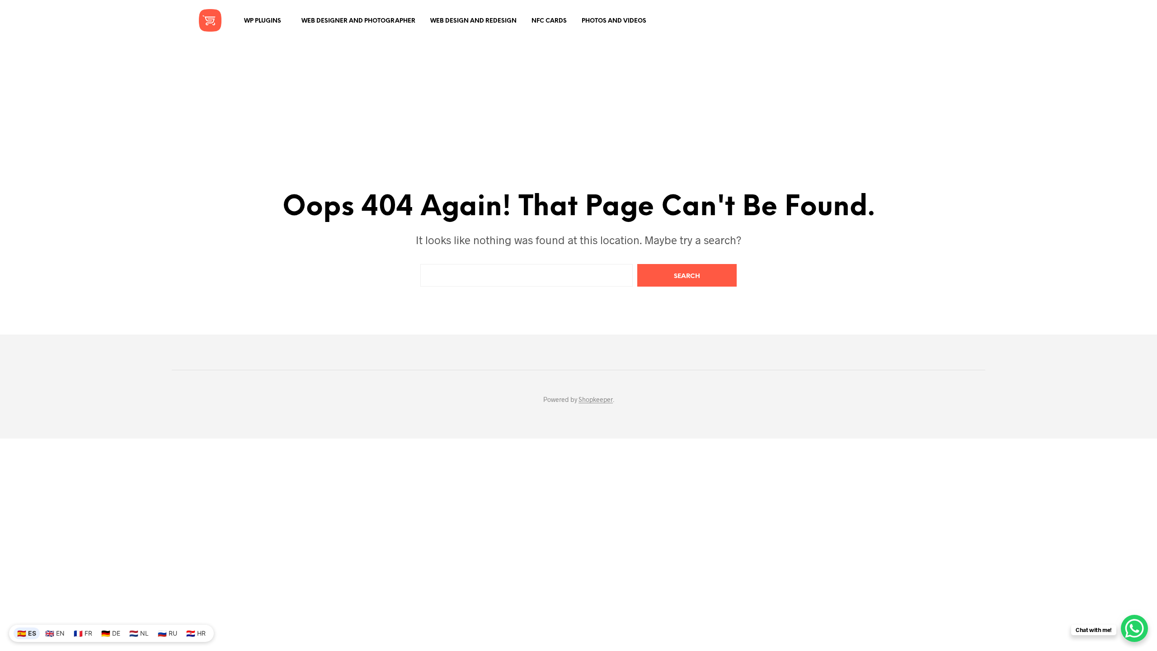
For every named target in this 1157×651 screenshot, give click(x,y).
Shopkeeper (595, 399)
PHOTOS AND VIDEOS (614, 21)
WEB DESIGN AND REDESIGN (473, 21)
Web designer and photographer (358, 21)
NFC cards (549, 21)
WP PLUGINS (262, 21)
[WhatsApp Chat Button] (1134, 628)
